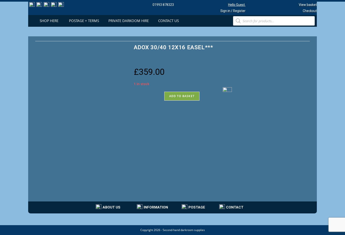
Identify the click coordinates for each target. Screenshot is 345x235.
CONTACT (234, 207)
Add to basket (182, 96)
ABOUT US (111, 207)
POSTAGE (196, 207)
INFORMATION (156, 207)
